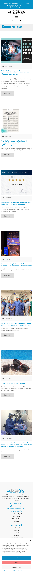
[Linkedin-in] (13, 21)
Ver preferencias (16, 567)
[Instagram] (18, 21)
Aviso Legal (26, 570)
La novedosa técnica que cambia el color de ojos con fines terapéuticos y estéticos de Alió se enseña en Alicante (16, 444)
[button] (30, 540)
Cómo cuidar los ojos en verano (13, 383)
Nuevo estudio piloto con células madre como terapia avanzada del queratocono (16, 265)
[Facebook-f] (15, 21)
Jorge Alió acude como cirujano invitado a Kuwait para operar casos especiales (16, 324)
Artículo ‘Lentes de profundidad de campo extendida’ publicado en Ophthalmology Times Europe (14, 143)
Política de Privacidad (18, 570)
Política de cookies (8, 570)
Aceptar (16, 558)
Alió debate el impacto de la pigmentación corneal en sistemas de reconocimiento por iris (15, 73)
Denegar (16, 562)
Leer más (7, 93)
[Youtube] (20, 21)
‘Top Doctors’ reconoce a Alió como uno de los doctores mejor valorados (16, 203)
